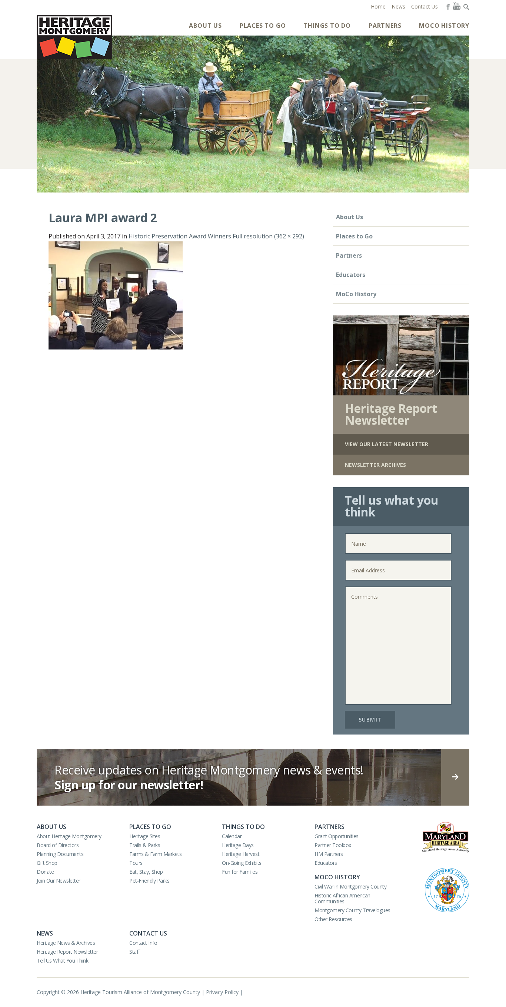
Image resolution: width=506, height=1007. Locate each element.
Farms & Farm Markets (155, 853)
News (45, 933)
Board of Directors (58, 845)
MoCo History (444, 25)
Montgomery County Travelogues (352, 910)
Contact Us (148, 933)
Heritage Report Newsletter (67, 951)
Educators (350, 275)
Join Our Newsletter (58, 880)
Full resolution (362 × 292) (268, 236)
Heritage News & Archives (66, 942)
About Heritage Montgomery (69, 836)
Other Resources (333, 919)
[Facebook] (447, 6)
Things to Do (327, 25)
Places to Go (263, 25)
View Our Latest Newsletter (386, 444)
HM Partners (328, 853)
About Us (205, 25)
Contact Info (143, 942)
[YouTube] (456, 6)
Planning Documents (60, 853)
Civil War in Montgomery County (350, 886)
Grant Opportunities (336, 836)
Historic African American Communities (342, 898)
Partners (385, 25)
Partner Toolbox (332, 845)
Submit (370, 719)
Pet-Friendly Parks (149, 880)
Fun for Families (239, 871)
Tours (136, 862)
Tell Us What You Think (62, 960)
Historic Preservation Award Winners (180, 236)
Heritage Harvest (240, 853)
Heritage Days (238, 845)
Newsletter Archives (375, 464)
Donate (45, 871)
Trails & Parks (144, 845)
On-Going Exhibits (242, 862)
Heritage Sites (144, 836)
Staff (134, 951)
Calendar (232, 836)
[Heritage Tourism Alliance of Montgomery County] (74, 37)
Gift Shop (47, 862)
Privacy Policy (222, 992)
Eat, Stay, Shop (146, 871)
